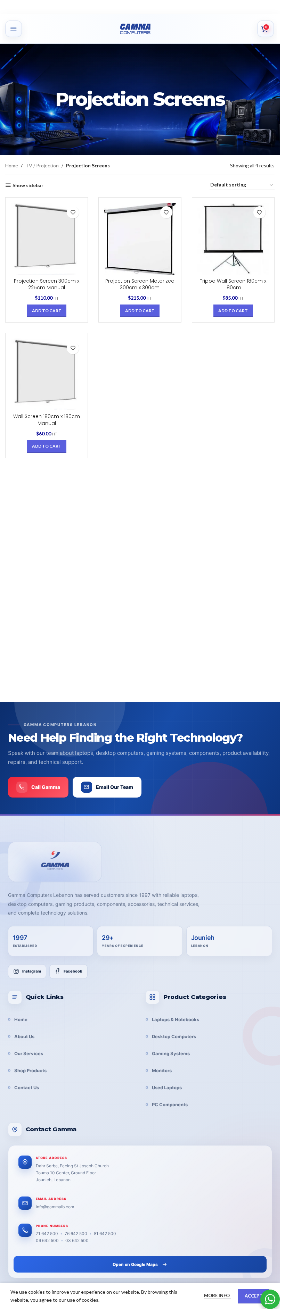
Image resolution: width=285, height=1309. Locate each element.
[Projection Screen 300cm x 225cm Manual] (46, 238)
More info (217, 1295)
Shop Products (30, 1070)
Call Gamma (45, 787)
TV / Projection (42, 165)
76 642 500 (76, 1233)
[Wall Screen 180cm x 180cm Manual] (46, 374)
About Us (24, 1036)
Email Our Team (114, 787)
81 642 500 (105, 1233)
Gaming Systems (171, 1053)
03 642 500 (77, 1240)
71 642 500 (47, 1233)
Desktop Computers (174, 1036)
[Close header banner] (271, 7)
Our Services (28, 1053)
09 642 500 (47, 1240)
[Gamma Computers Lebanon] (55, 862)
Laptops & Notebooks (175, 1019)
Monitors (162, 1070)
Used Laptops (167, 1087)
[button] (46, 311)
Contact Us (26, 1087)
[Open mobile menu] (13, 28)
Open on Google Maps (135, 1264)
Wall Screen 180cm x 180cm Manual (46, 420)
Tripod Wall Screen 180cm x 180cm (233, 284)
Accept (253, 1296)
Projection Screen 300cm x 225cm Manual (46, 284)
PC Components (170, 1104)
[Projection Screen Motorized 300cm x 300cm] (140, 238)
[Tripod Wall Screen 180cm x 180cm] (233, 238)
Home (11, 165)
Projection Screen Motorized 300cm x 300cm (139, 284)
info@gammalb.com (55, 1206)
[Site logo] (143, 29)
